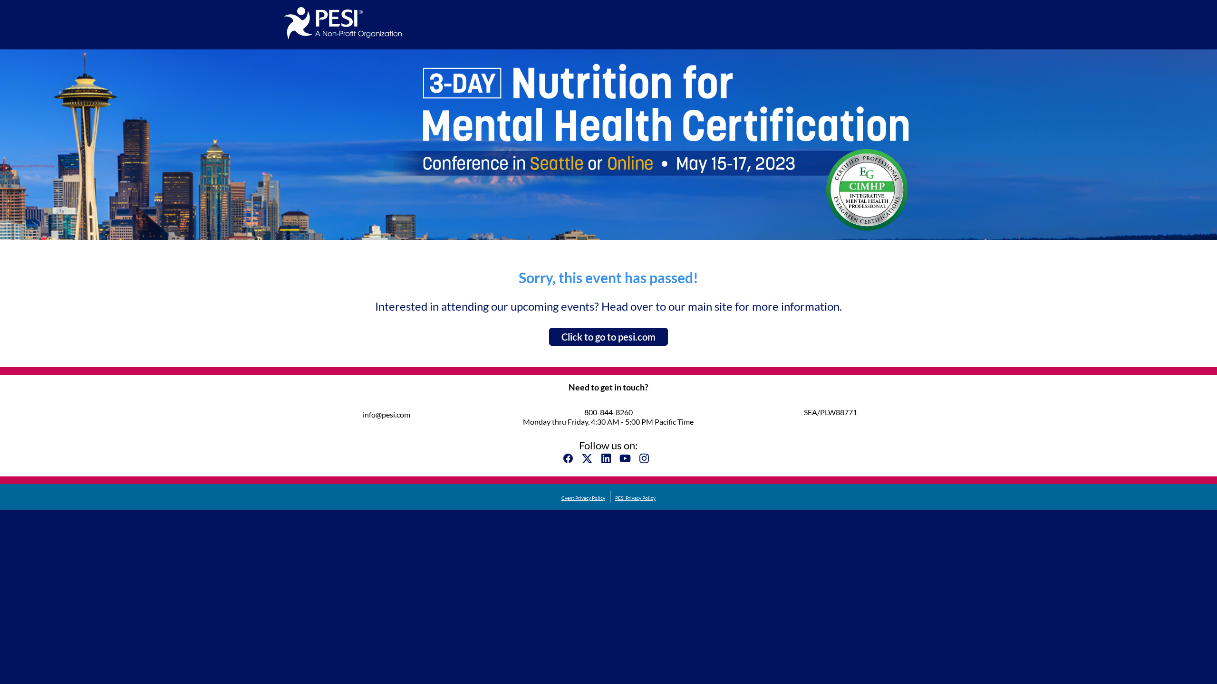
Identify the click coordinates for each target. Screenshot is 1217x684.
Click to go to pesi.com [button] (608, 336)
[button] (570, 461)
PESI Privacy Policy (635, 498)
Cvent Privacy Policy (583, 498)
